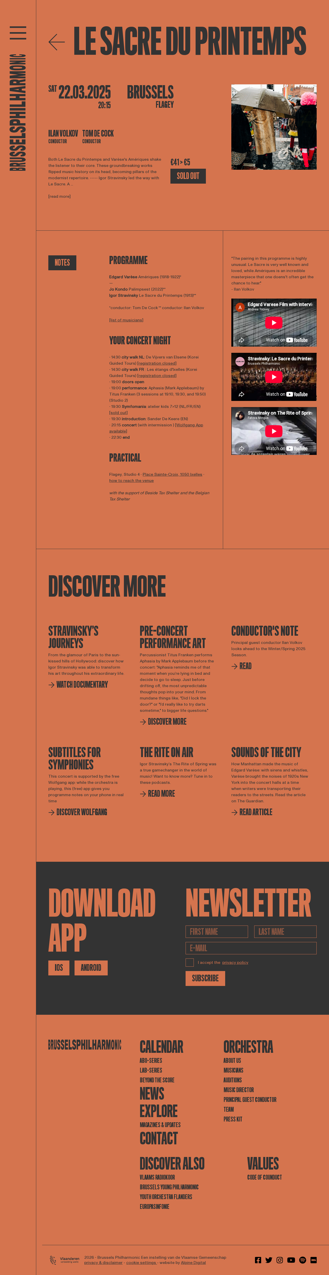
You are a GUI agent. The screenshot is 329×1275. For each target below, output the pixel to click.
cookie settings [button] (141, 1262)
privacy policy (235, 962)
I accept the (223, 962)
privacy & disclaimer (103, 1262)
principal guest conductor (250, 1099)
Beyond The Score (157, 1080)
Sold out (188, 176)
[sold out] (118, 413)
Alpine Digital (193, 1262)
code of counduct (264, 1177)
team (229, 1109)
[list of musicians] (126, 320)
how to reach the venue (131, 480)
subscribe (205, 978)
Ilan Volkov (63, 134)
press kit (233, 1119)
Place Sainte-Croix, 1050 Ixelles (172, 474)
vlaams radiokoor (157, 1177)
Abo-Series (151, 1060)
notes (62, 263)
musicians (233, 1070)
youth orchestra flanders (166, 1197)
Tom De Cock (98, 134)
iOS (59, 968)
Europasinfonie (154, 1206)
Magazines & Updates (160, 1125)
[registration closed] (157, 363)
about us (232, 1060)
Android (91, 968)
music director (239, 1090)
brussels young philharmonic (169, 1187)
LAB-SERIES (151, 1070)
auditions (233, 1080)
